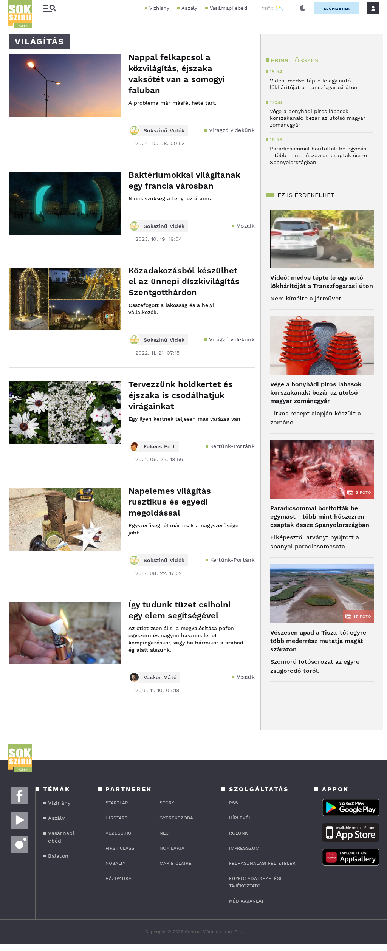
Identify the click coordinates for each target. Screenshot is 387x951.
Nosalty (115, 863)
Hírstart (116, 818)
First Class (120, 848)
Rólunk (238, 833)
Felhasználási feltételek (262, 863)
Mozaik (245, 226)
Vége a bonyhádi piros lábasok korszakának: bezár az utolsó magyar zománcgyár (316, 392)
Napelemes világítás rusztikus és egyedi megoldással (169, 501)
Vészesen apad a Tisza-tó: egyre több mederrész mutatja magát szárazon (318, 641)
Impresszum (244, 848)
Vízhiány (159, 8)
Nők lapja (171, 848)
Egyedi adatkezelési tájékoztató (255, 882)
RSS (233, 802)
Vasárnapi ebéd (228, 8)
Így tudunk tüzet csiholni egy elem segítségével (179, 610)
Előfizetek (337, 8)
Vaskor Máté (160, 677)
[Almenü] (50, 8)
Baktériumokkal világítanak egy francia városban (184, 180)
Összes (306, 60)
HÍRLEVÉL (240, 818)
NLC (164, 833)
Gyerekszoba (176, 818)
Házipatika (118, 878)
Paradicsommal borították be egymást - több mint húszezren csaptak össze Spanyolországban (319, 516)
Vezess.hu (118, 833)
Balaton (58, 856)
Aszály (189, 8)
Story (166, 802)
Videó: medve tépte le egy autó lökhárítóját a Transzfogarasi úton (321, 282)
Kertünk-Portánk (232, 446)
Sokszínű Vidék (164, 130)
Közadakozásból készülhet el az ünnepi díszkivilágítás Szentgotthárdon (184, 281)
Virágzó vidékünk (232, 130)
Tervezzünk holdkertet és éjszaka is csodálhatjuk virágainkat (180, 395)
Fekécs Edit (159, 446)
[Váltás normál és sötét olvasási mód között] (302, 8)
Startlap (116, 802)
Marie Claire (175, 863)
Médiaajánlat (246, 901)
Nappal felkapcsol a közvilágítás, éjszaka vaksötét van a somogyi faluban (176, 74)
